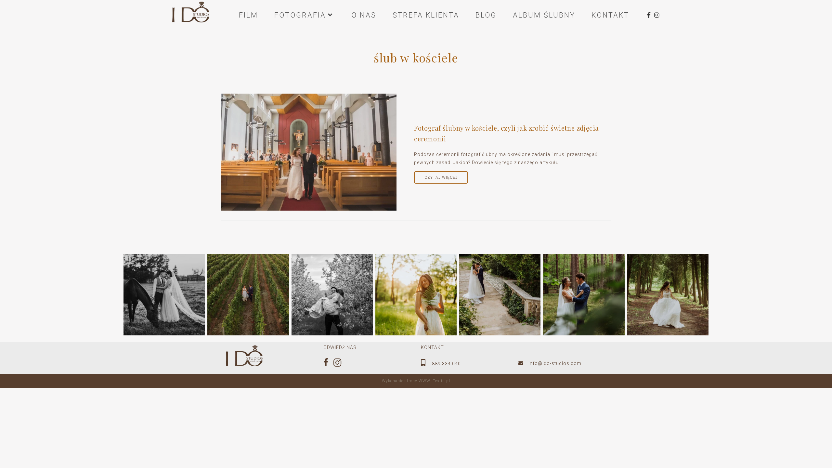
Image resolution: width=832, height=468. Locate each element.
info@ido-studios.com (554, 363)
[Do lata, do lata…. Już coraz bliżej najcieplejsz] (667, 294)
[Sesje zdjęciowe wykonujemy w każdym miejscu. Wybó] (499, 294)
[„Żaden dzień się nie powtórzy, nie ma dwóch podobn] (164, 294)
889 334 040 (446, 363)
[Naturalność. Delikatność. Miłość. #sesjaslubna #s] (583, 294)
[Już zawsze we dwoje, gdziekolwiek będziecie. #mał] (248, 294)
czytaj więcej (441, 177)
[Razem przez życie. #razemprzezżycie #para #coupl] (332, 294)
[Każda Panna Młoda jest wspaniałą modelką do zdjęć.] (416, 294)
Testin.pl (441, 381)
